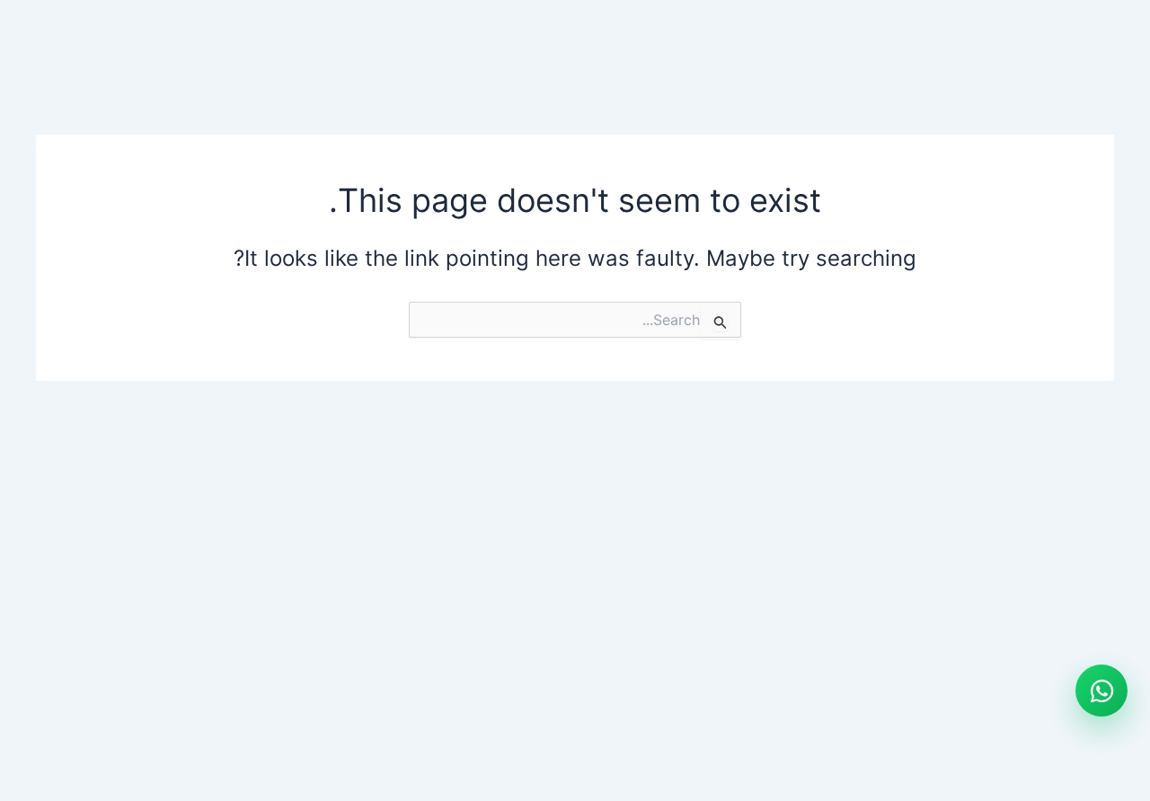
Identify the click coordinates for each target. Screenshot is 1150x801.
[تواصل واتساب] (1101, 691)
